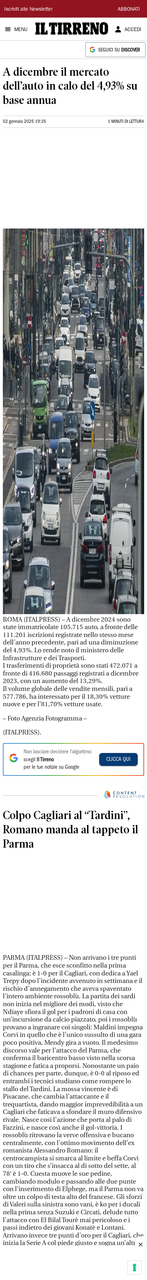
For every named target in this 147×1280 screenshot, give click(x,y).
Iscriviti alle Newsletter (28, 9)
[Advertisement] (56, 181)
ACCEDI (133, 29)
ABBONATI (129, 9)
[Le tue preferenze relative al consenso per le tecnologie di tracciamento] (134, 1267)
